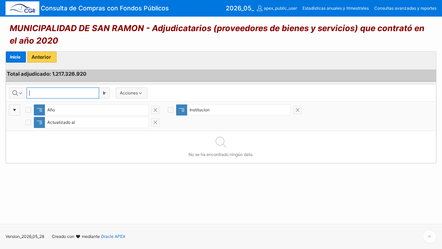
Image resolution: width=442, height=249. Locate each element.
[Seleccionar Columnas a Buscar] (18, 93)
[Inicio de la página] (429, 236)
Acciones (129, 92)
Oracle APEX (113, 236)
